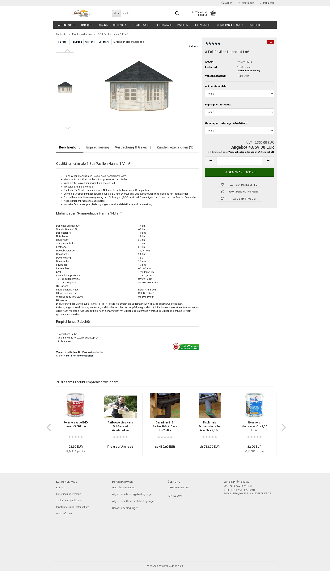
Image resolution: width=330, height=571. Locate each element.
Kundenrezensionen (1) (175, 147)
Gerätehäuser (141, 25)
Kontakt (60, 487)
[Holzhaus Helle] (81, 13)
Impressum (175, 495)
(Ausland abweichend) (248, 70)
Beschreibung (70, 147)
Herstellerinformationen (79, 355)
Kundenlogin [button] (247, 3)
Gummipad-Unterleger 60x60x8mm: (226, 123)
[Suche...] (177, 13)
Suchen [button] (228, 3)
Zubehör (254, 25)
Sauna (103, 25)
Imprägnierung (97, 147)
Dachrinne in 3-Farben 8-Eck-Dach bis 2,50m (165, 426)
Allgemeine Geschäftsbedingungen (133, 501)
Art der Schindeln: (216, 86)
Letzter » (104, 41)
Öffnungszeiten (178, 487)
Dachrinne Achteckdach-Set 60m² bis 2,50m (209, 426)
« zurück (76, 41)
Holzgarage (164, 25)
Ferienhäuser (202, 25)
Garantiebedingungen (125, 508)
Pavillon (182, 25)
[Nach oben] (319, 565)
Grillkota (119, 25)
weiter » (90, 41)
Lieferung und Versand (68, 494)
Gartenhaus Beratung (124, 487)
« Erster (63, 41)
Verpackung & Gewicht (133, 147)
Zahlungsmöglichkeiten (69, 500)
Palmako (194, 46)
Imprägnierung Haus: (218, 104)
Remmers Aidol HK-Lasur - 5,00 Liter (75, 424)
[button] (67, 50)
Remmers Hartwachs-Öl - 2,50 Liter (254, 426)
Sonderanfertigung (230, 25)
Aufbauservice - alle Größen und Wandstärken (120, 426)
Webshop (152, 565)
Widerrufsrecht (64, 513)
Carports (87, 25)
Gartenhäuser (66, 25)
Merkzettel (268, 3)
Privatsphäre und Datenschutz (72, 507)
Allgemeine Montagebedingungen (132, 494)
